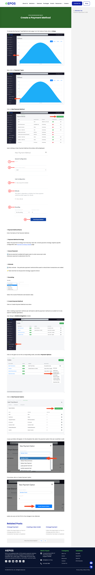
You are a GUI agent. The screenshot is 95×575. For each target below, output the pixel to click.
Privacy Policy (79, 570)
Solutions (31, 3)
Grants (52, 3)
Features (39, 3)
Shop (86, 3)
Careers (66, 3)
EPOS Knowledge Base (35, 15)
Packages (46, 3)
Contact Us (77, 3)
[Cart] (91, 567)
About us (25, 3)
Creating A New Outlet (33, 527)
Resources (58, 3)
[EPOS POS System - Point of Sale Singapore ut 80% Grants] (12, 3)
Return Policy (87, 570)
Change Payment (12, 527)
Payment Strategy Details (24, 244)
